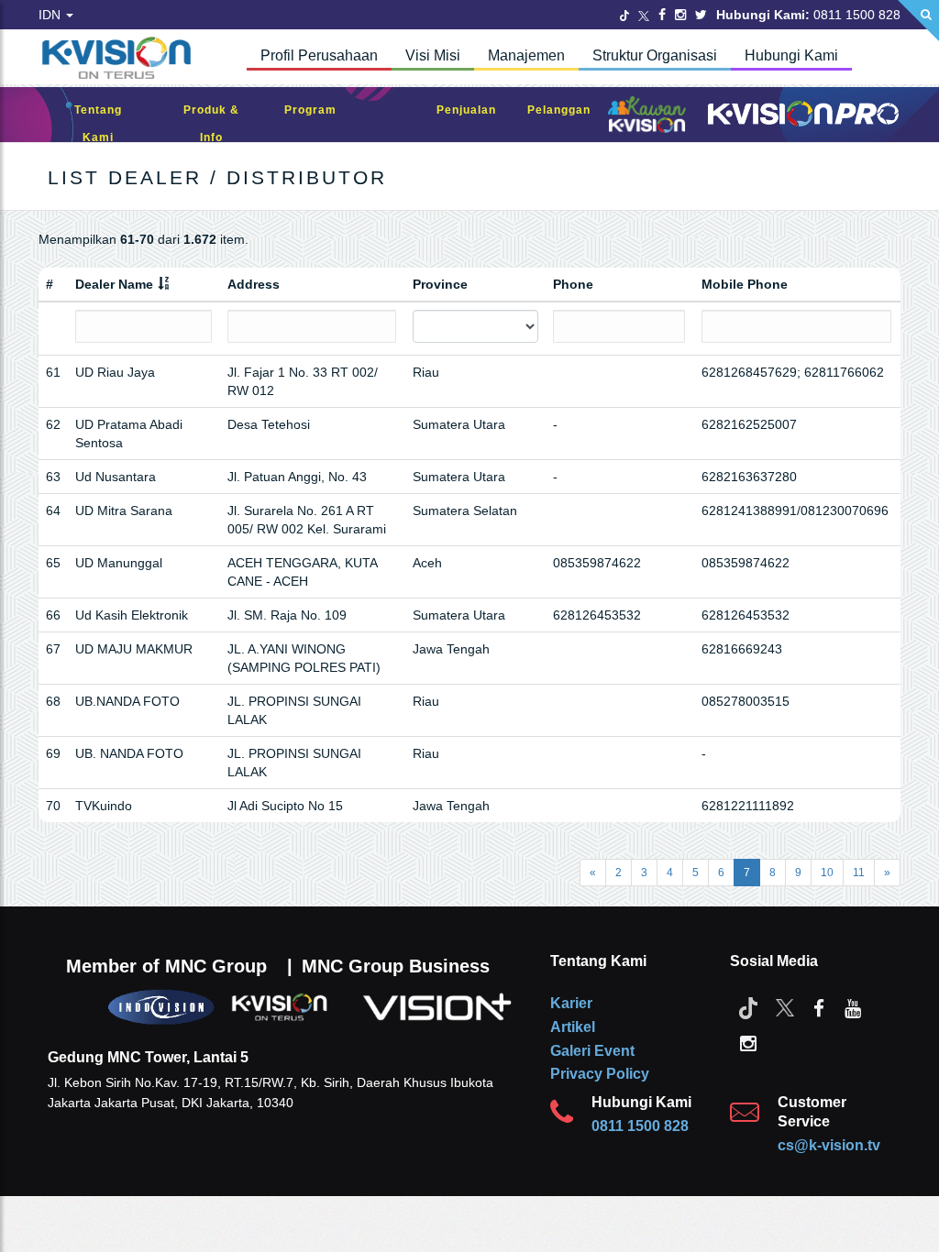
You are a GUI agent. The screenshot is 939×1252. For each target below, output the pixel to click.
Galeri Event (592, 1051)
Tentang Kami (98, 124)
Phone (573, 284)
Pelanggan (559, 110)
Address (253, 284)
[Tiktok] (748, 1007)
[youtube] (852, 1007)
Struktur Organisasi (654, 55)
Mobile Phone (744, 284)
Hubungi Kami (791, 55)
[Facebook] (662, 15)
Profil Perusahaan (319, 55)
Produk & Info (211, 124)
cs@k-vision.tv (829, 1145)
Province (440, 284)
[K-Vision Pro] (803, 115)
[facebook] (818, 1007)
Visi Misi (432, 55)
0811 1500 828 (640, 1126)
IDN (51, 14)
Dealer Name (114, 284)
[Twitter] (624, 15)
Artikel (572, 1027)
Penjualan (466, 110)
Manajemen (526, 55)
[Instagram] (680, 15)
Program (310, 110)
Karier (571, 1003)
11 (859, 872)
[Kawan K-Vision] (647, 116)
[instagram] (748, 1042)
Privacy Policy (599, 1074)
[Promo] (387, 115)
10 (827, 872)
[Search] (918, 20)
